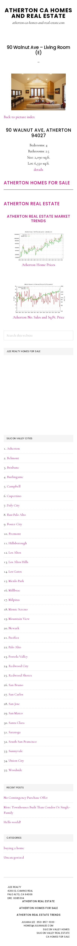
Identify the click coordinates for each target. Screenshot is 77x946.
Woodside (15, 770)
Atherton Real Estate (32, 204)
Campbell (14, 486)
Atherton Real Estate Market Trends (38, 218)
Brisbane (13, 467)
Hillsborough (18, 543)
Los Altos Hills (18, 562)
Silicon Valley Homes (56, 929)
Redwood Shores (20, 675)
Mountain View (19, 619)
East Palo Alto (16, 515)
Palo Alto (15, 647)
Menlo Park (16, 581)
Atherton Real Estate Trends (39, 915)
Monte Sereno (18, 609)
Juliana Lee (28, 922)
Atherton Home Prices (38, 265)
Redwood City (18, 666)
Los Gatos (15, 571)
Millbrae (14, 590)
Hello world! (12, 822)
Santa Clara (16, 723)
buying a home (14, 848)
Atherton (13, 448)
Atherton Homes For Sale (37, 183)
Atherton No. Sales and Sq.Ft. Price (38, 317)
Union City (16, 760)
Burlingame (15, 477)
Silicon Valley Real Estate (53, 933)
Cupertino (14, 496)
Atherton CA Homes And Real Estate (38, 13)
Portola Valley (18, 656)
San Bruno (16, 685)
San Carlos (16, 694)
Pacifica (14, 637)
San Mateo (16, 713)
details (38, 169)
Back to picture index (19, 117)
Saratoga (15, 732)
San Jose (14, 704)
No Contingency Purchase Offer (26, 798)
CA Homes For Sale (58, 936)
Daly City (13, 505)
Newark (14, 628)
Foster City (14, 524)
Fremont (15, 534)
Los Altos (15, 552)
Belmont (13, 458)
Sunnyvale (16, 751)
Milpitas (14, 600)
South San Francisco (23, 741)
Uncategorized (14, 857)
